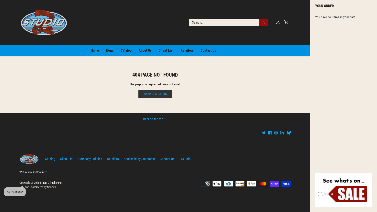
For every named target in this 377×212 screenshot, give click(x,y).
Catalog (50, 159)
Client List (66, 159)
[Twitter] (263, 132)
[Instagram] (276, 132)
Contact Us (167, 159)
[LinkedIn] (282, 132)
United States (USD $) (31, 171)
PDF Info (185, 159)
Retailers (113, 159)
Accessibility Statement (139, 159)
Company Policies (90, 159)
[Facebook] (270, 132)
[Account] (278, 22)
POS (21, 187)
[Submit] (263, 22)
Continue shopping (155, 94)
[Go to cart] (286, 22)
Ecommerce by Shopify (43, 187)
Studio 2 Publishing (50, 183)
